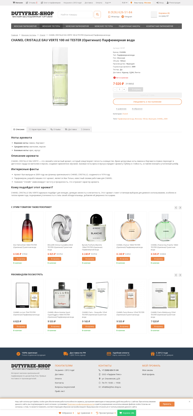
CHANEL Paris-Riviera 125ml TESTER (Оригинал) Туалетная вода (130, 313)
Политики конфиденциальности (80, 404)
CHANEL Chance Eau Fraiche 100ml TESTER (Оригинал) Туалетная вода (164, 247)
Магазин (19, 2)
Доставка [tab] (72, 129)
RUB (124, 2)
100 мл (145, 119)
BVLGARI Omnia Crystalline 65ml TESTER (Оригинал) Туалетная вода (60, 247)
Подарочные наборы (129, 26)
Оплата (99, 2)
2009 (165, 119)
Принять (167, 404)
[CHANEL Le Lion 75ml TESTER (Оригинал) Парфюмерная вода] (27, 295)
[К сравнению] (36, 258)
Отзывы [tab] (57, 129)
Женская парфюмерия (25, 26)
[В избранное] (40, 258)
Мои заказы (147, 370)
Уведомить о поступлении (147, 101)
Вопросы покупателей (65, 387)
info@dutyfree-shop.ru (111, 387)
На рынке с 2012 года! (73, 2)
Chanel (125, 114)
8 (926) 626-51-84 (120, 12)
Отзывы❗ (33, 2)
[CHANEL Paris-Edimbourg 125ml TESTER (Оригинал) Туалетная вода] (165, 295)
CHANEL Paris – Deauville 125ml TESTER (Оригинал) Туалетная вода (94, 314)
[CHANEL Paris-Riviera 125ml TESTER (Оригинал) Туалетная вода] (130, 295)
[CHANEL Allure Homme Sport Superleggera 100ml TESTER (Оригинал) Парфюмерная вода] (62, 295)
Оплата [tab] (86, 129)
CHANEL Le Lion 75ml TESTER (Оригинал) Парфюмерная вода (26, 313)
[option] (27, 239)
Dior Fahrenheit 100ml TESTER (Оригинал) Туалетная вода (25, 246)
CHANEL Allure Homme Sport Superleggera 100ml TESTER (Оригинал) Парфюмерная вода (61, 314)
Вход (161, 2)
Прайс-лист (60, 391)
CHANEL (160, 119)
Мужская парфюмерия (77, 26)
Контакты (59, 383)
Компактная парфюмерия (159, 26)
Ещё (107, 2)
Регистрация (175, 2)
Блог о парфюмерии (52, 2)
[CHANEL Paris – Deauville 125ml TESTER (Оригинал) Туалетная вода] (96, 295)
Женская (138, 119)
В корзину (21, 259)
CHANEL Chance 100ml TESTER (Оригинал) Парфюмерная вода (129, 246)
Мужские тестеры (104, 26)
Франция (152, 119)
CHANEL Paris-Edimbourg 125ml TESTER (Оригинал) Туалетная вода (163, 314)
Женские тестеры (51, 26)
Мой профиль (148, 374)
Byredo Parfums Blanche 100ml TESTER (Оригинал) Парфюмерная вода (92, 247)
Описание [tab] (20, 129)
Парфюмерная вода (126, 119)
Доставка (89, 2)
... (179, 26)
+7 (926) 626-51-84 (110, 370)
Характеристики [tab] (39, 129)
